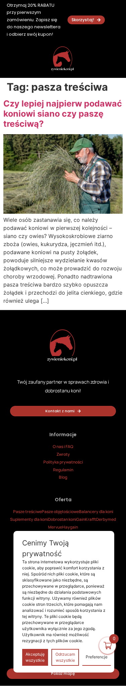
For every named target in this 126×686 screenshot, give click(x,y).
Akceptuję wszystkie (35, 657)
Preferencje (97, 656)
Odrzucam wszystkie (65, 657)
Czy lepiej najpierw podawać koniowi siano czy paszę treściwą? (62, 113)
